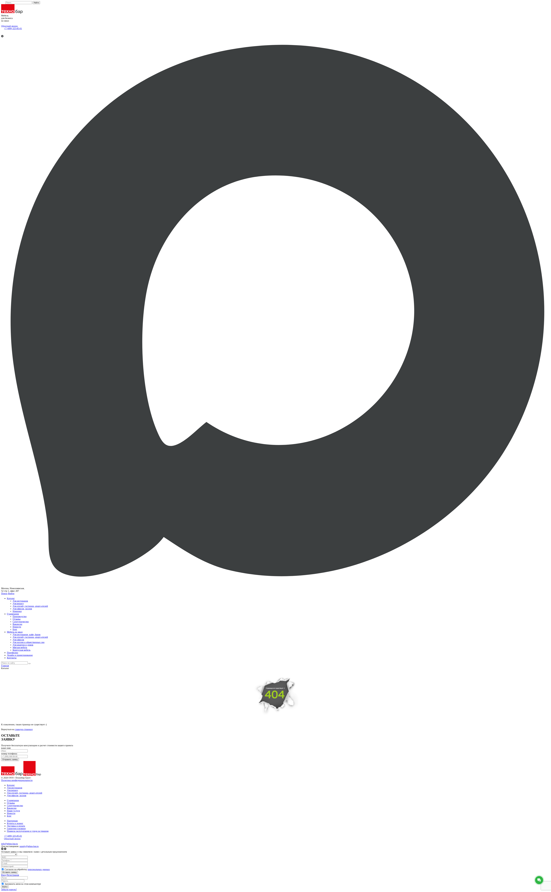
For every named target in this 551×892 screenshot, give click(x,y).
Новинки (17, 611)
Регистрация (13, 875)
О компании (13, 614)
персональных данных (39, 869)
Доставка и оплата (16, 826)
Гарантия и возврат (16, 828)
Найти (36, 3)
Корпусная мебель (21, 650)
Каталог (11, 598)
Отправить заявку (10, 759)
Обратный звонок (9, 26)
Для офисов (18, 639)
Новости (17, 627)
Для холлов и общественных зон (28, 642)
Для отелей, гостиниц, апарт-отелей (30, 606)
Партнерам (12, 821)
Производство (20, 616)
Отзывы (17, 619)
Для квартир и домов (23, 645)
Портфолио (12, 652)
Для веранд (18, 603)
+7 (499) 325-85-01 (13, 28)
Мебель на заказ (15, 632)
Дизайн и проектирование (20, 655)
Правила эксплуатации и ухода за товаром (27, 831)
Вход (3, 875)
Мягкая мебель (20, 647)
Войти (11, 593)
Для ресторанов (20, 601)
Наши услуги (13, 811)
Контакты (12, 658)
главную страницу (24, 729)
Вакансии (17, 624)
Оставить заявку (9, 872)
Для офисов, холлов (22, 608)
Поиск (4, 593)
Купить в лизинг (15, 823)
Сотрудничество (21, 621)
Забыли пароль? (9, 889)
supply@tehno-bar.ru (29, 846)
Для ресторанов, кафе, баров (26, 634)
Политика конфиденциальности (17, 780)
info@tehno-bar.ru (9, 844)
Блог (15, 629)
